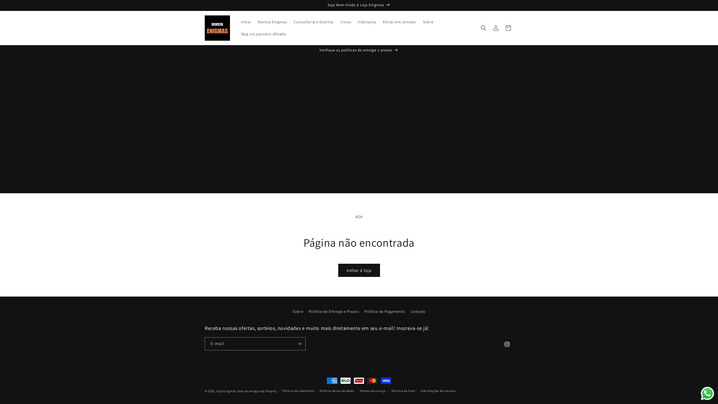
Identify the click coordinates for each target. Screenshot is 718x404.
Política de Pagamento (384, 311)
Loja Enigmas (226, 391)
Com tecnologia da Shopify (257, 391)
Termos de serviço (373, 391)
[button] (483, 28)
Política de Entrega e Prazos (334, 311)
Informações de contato (437, 391)
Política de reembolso (298, 391)
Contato (418, 311)
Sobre (298, 311)
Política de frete (403, 391)
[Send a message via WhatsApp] (707, 393)
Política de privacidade (337, 391)
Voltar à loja (359, 270)
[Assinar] (299, 343)
